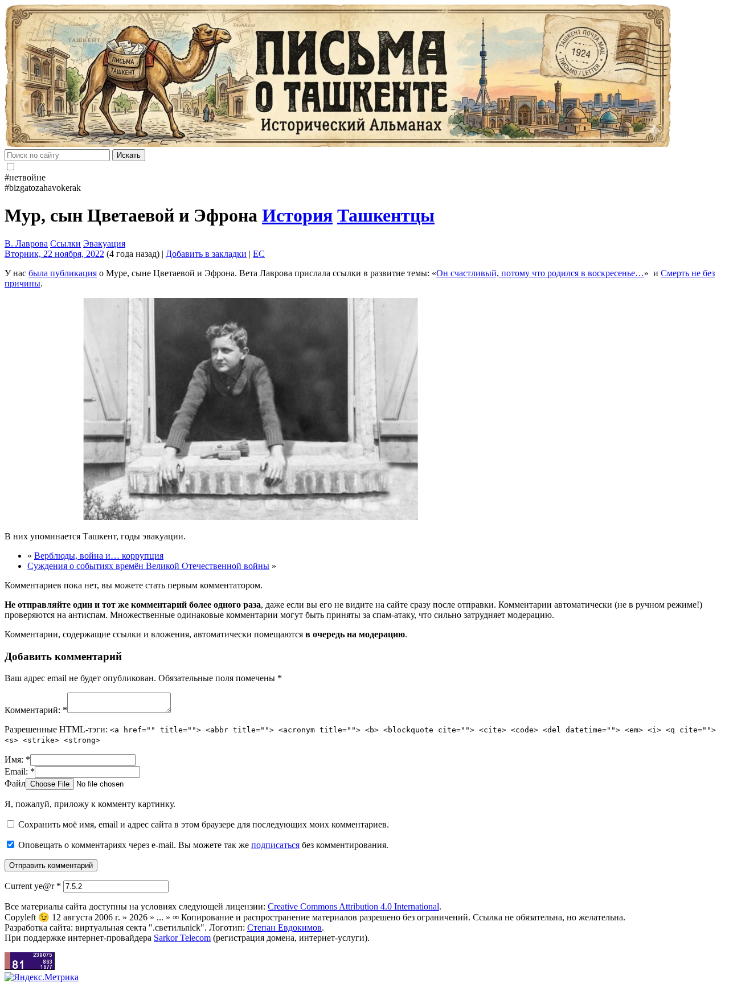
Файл (15, 783)
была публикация (62, 273)
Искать (129, 155)
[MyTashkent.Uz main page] (364, 77)
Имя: (17, 759)
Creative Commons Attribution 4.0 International (353, 906)
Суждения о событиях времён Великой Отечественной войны (148, 566)
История (297, 215)
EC (259, 254)
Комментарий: (36, 710)
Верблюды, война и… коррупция (98, 555)
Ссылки (65, 243)
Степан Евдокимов (284, 927)
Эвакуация (104, 243)
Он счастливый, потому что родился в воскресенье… (540, 273)
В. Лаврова (26, 243)
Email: (20, 771)
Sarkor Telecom (182, 938)
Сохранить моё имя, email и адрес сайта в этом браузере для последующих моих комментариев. (203, 824)
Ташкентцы (386, 215)
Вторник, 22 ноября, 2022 (54, 254)
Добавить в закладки (206, 254)
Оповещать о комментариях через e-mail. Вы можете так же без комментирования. (202, 845)
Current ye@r (33, 886)
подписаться (275, 845)
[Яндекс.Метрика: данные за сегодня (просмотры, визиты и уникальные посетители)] (42, 977)
